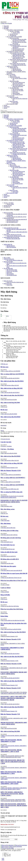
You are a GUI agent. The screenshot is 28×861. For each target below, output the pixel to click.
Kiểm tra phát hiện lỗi (15, 44)
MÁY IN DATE (10, 96)
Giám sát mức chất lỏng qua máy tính (18, 59)
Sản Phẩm (6, 28)
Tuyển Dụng (7, 106)
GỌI (2, 858)
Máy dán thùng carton (18, 89)
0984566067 (4, 425)
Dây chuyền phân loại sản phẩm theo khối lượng (19, 85)
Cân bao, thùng (16, 32)
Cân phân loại (13, 35)
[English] (9, 23)
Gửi (16, 839)
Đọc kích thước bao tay (18, 50)
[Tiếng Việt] (4, 23)
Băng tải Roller (16, 93)
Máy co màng (13, 75)
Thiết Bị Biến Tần (14, 67)
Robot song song (14, 101)
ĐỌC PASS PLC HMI (12, 104)
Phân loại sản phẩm (14, 38)
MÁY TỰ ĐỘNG (11, 74)
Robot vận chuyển (14, 97)
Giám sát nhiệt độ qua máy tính (17, 52)
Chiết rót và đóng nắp (15, 77)
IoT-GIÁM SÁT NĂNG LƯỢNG (15, 51)
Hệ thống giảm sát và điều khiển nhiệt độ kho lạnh (19, 55)
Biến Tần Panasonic (17, 70)
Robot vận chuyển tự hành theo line (15, 282)
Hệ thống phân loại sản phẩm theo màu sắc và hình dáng (19, 40)
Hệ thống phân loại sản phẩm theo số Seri (16, 216)
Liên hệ (5, 108)
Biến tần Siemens (17, 69)
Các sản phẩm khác (14, 87)
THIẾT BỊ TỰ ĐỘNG (12, 66)
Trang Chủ (6, 26)
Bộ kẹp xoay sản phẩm (18, 90)
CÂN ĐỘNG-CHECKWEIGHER (15, 30)
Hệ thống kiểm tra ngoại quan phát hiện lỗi (17, 219)
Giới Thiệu (6, 27)
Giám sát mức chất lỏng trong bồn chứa (16, 236)
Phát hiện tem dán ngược (18, 48)
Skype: (2, 430)
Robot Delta (15, 102)
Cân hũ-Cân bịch (14, 34)
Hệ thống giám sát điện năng (19, 65)
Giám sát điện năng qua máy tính (17, 63)
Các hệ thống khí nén (18, 94)
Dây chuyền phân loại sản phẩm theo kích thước (19, 83)
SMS (2, 859)
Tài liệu (5, 105)
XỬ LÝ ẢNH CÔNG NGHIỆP (14, 36)
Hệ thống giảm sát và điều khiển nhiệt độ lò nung (19, 57)
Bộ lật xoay (15, 91)
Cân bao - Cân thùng (14, 31)
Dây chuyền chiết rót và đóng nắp (15, 260)
